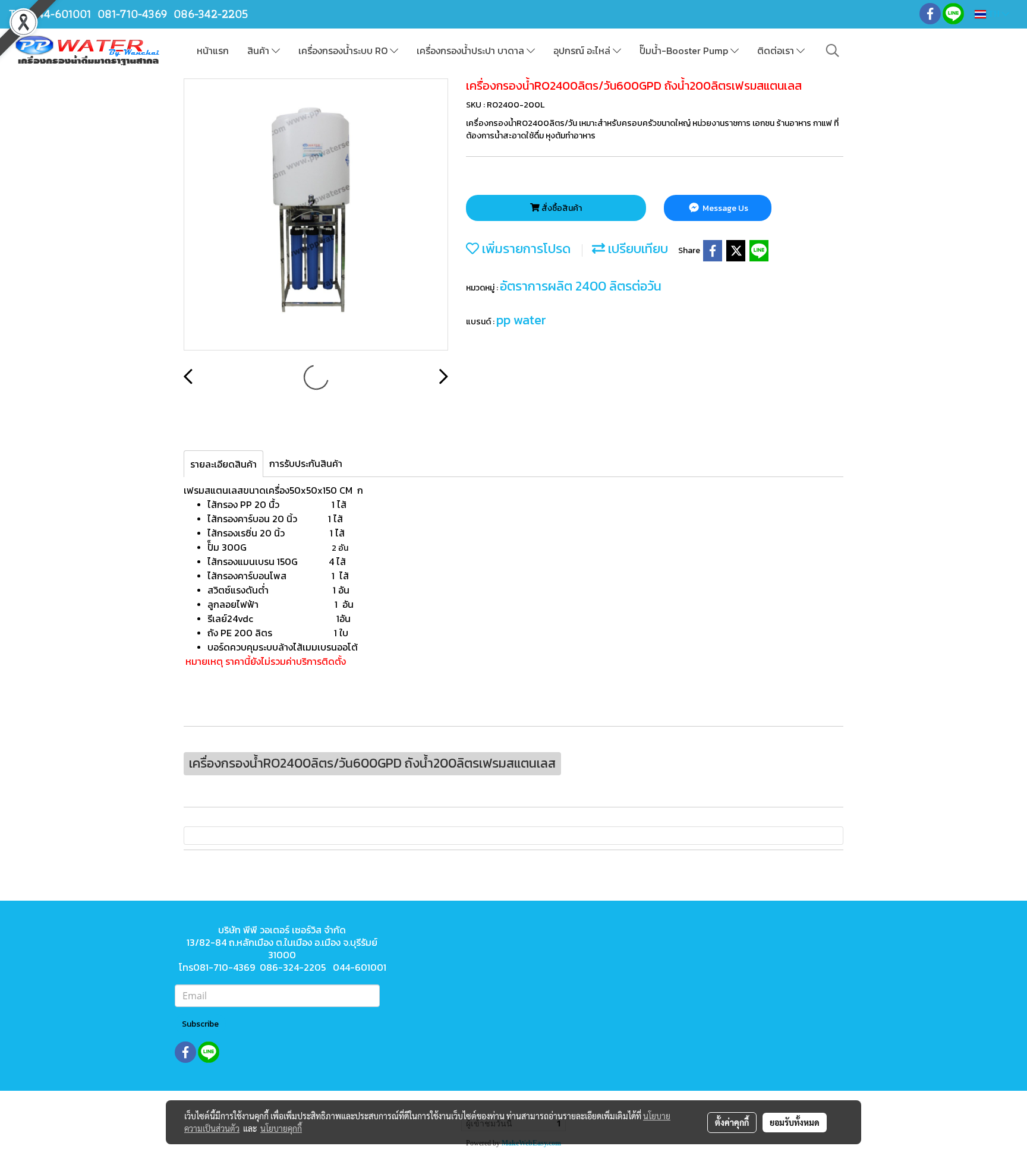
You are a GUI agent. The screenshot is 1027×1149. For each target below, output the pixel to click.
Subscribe (200, 1024)
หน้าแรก (213, 50)
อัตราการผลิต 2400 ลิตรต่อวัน (580, 286)
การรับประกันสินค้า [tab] (305, 463)
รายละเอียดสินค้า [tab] (223, 464)
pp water (521, 320)
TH (994, 14)
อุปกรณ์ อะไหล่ (583, 50)
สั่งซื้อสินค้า (561, 208)
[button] (833, 50)
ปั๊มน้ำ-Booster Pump (684, 50)
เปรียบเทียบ (636, 248)
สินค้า (259, 50)
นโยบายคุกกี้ (281, 1128)
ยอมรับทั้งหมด (795, 1122)
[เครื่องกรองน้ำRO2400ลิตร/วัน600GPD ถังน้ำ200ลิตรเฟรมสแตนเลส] (316, 215)
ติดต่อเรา (776, 50)
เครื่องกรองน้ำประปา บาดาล (472, 50)
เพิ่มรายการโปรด (525, 248)
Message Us (724, 208)
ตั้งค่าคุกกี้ (732, 1122)
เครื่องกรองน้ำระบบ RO (344, 50)
